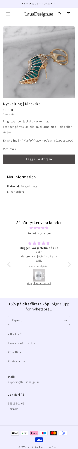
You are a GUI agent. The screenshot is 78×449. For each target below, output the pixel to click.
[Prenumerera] (65, 320)
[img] (39, 228)
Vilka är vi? (15, 334)
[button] (8, 14)
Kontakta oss (16, 361)
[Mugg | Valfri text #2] (39, 275)
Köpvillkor (14, 352)
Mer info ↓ (9, 149)
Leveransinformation (21, 343)
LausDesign (32, 447)
